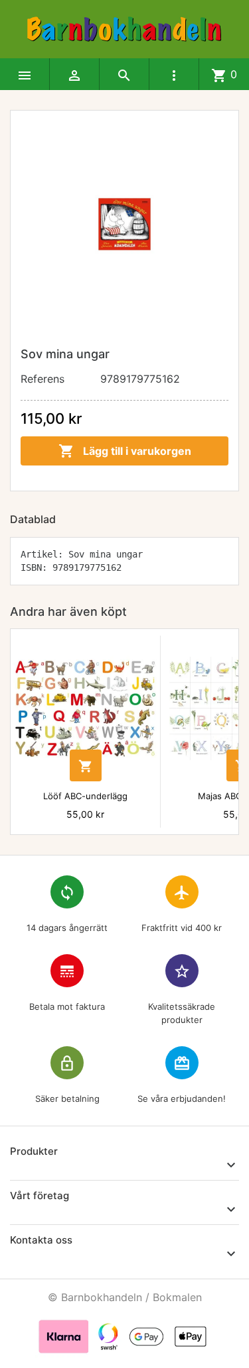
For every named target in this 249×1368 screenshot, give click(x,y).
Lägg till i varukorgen (124, 451)
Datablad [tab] (33, 519)
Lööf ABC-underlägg (85, 796)
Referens (42, 378)
